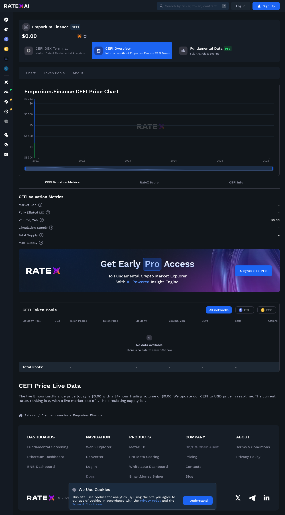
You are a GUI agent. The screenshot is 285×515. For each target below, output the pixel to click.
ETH (247, 310)
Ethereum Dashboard (45, 457)
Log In (240, 6)
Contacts (193, 466)
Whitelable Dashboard (148, 466)
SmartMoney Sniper (146, 476)
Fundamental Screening (47, 447)
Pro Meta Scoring (144, 457)
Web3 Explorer (99, 447)
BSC (269, 310)
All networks (218, 310)
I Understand (198, 500)
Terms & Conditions (253, 447)
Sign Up (269, 6)
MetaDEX (137, 447)
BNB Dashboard (41, 466)
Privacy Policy (248, 457)
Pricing (191, 457)
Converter (95, 457)
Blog (189, 476)
